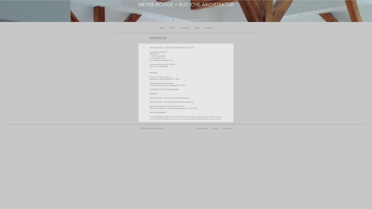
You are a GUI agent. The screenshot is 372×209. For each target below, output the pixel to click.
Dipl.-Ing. (168, 77)
